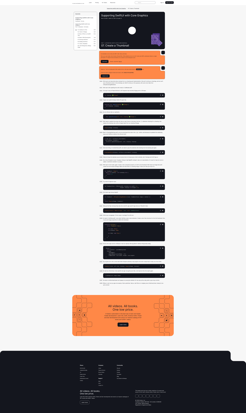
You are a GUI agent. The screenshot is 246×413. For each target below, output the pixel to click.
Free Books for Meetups (122, 378)
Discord (118, 368)
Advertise (100, 374)
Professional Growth (84, 378)
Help (99, 381)
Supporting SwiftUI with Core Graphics (116, 8)
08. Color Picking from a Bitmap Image (84, 46)
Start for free (169, 2)
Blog (118, 376)
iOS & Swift (82, 368)
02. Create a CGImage (82, 31)
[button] (91, 2)
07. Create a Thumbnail (82, 43)
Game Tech (82, 376)
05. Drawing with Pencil (83, 39)
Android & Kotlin (83, 370)
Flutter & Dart (83, 374)
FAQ (99, 383)
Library (81, 380)
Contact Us (100, 385)
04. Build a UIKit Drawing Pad (84, 37)
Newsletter (119, 374)
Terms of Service (101, 370)
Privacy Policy (101, 372)
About (99, 368)
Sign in (162, 2)
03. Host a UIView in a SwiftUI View (84, 34)
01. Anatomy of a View (82, 29)
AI (80, 372)
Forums (118, 372)
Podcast (118, 370)
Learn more (104, 61)
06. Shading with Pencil (82, 41)
